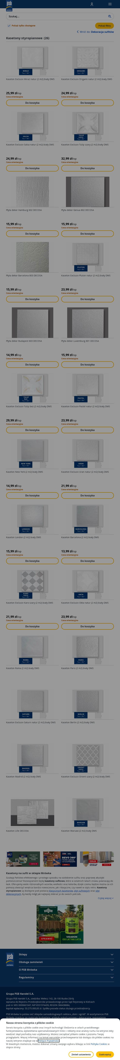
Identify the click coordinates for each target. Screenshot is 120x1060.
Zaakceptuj (105, 1054)
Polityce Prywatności (48, 1040)
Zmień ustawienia (81, 1054)
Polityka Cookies (99, 1044)
